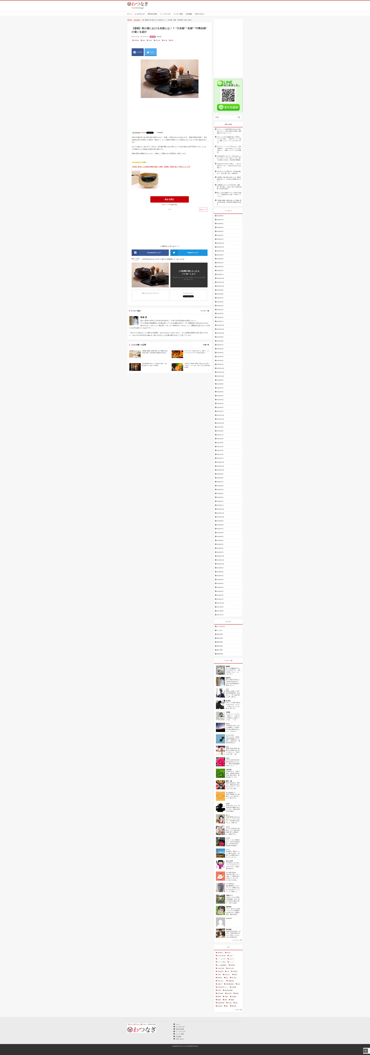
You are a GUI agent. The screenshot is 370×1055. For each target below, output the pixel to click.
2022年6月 (220, 392)
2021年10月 (220, 423)
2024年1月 (220, 321)
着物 (226, 999)
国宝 (227, 977)
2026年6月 (220, 223)
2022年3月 (220, 403)
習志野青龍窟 (220, 1003)
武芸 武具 (220, 638)
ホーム (129, 14)
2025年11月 (220, 247)
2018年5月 (220, 583)
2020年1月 (220, 505)
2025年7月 (220, 262)
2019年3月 (220, 544)
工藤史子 (219, 984)
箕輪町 (232, 999)
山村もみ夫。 (220, 981)
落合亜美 (219, 1006)
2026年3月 (220, 235)
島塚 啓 (159, 36)
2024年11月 (220, 282)
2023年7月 (220, 345)
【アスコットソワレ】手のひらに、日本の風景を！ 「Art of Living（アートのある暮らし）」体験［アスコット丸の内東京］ (229, 149)
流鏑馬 (219, 996)
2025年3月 (220, 266)
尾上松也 (234, 977)
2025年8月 (220, 259)
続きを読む (169, 199)
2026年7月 (220, 219)
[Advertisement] (170, 115)
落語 (227, 1006)
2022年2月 (220, 407)
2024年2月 (220, 317)
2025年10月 (220, 251)
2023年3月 (220, 356)
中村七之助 (231, 968)
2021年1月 (220, 458)
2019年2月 (220, 548)
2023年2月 (220, 360)
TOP (130, 20)
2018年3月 (220, 591)
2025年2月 (220, 270)
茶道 (172, 40)
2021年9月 (220, 427)
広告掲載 (189, 14)
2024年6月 (220, 302)
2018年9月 (220, 568)
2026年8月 (220, 216)
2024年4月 (220, 309)
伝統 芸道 (137, 20)
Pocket (143, 132)
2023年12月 (220, 325)
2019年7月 (220, 528)
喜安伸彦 (219, 977)
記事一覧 (206, 344)
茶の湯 (165, 40)
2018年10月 (220, 564)
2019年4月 (220, 540)
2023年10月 (220, 333)
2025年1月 (220, 274)
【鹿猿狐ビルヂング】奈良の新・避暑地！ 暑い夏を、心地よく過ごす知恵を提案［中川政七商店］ (229, 186)
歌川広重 (229, 993)
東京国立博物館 (229, 990)
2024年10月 (220, 286)
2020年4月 (220, 493)
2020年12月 (220, 462)
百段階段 (234, 996)
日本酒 (219, 990)
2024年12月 (220, 278)
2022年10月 (220, 376)
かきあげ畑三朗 (221, 955)
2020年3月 (220, 497)
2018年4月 (220, 587)
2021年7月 (220, 435)
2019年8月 (220, 525)
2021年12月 (220, 415)
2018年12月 (220, 556)
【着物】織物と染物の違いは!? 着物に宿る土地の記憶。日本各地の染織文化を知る (229, 202)
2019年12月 (220, 509)
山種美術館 (231, 981)
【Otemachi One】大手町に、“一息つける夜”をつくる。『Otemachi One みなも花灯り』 (229, 165)
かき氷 (231, 955)
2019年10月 (220, 517)
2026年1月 (220, 239)
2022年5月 (220, 395)
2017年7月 (220, 615)
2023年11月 (220, 329)
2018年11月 (220, 560)
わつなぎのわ (221, 626)
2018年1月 (220, 599)
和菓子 (235, 974)
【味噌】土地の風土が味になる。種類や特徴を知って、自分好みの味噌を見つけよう (229, 179)
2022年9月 (220, 380)
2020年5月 (220, 489)
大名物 (150, 40)
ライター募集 (178, 14)
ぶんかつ (231, 959)
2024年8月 (220, 294)
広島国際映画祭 (230, 984)
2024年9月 (220, 290)
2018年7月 (220, 575)
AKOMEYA (220, 952)
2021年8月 (220, 431)
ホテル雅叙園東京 (222, 965)
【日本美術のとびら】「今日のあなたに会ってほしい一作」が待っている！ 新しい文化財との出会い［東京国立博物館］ (229, 158)
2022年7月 (220, 388)
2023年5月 (220, 352)
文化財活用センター (222, 987)
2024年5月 (220, 305)
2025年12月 (220, 243)
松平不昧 (157, 40)
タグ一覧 (239, 1009)
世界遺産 (232, 965)
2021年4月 (220, 446)
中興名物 (136, 40)
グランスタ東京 (221, 962)
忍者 (238, 984)
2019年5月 (220, 536)
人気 (228, 971)
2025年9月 (220, 255)
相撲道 (219, 999)
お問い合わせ (199, 14)
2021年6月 (220, 438)
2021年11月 (220, 419)
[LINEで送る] (136, 132)
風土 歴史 (220, 650)
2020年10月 (220, 470)
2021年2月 (220, 454)
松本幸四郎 (220, 993)
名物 (143, 40)
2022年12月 (220, 368)
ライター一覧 (205, 311)
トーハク (231, 962)
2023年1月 (220, 364)
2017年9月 (220, 607)
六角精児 (235, 971)
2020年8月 (220, 478)
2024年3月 (220, 313)
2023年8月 (220, 341)
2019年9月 (220, 521)
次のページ (203, 209)
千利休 (219, 974)
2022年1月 (220, 411)
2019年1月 (220, 552)
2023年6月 (220, 349)
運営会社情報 (152, 14)
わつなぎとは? (140, 14)
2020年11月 (220, 466)
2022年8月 (220, 384)
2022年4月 (220, 399)
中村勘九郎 (220, 971)
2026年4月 (220, 231)
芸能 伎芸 (220, 642)
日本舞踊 (233, 987)
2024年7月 (220, 298)
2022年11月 (220, 372)
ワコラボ (219, 630)
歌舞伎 (237, 993)
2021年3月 (220, 450)
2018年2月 (220, 595)
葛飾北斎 (234, 1006)
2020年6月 (220, 485)
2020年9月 (220, 474)
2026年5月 (220, 227)
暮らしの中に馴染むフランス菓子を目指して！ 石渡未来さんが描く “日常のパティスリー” (229, 194)
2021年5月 (220, 442)
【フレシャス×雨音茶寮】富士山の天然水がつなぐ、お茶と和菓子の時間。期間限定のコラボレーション (229, 131)
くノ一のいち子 (165, 14)
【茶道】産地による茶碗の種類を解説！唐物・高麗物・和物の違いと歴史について (160, 166)
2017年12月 (220, 603)
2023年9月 (220, 337)
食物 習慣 (220, 654)
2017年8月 (220, 611)
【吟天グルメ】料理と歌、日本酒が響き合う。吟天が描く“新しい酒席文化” (229, 172)
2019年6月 (220, 532)
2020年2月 (220, 501)
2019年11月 (220, 513)
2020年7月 (220, 482)
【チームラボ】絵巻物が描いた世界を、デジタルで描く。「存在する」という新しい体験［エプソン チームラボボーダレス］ (229, 139)
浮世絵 (226, 996)
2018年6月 (220, 579)
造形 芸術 (220, 646)
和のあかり (227, 974)
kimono (228, 952)
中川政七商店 (220, 968)
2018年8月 (220, 572)
